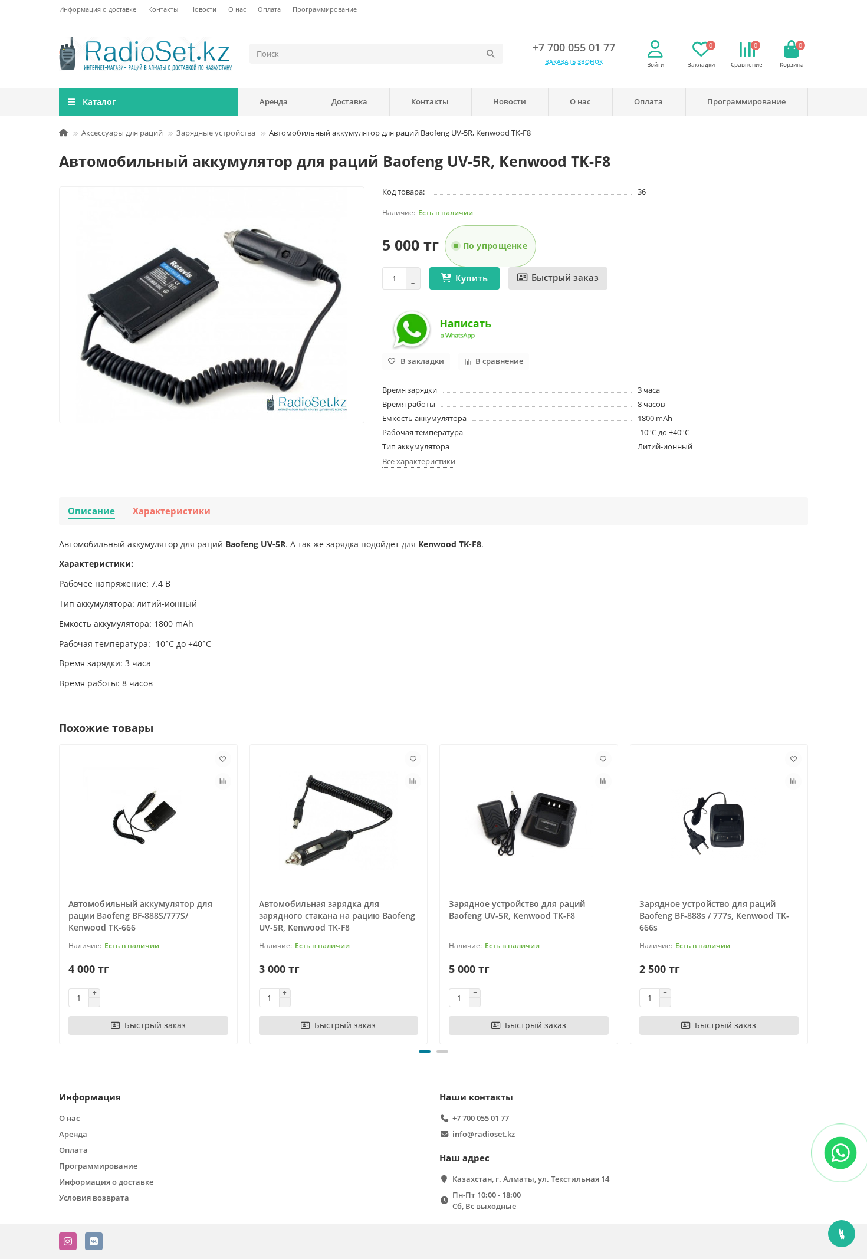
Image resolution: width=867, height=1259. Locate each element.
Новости (203, 9)
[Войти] (655, 49)
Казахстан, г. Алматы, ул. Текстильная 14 (530, 1178)
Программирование (325, 9)
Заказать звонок (574, 61)
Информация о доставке (97, 9)
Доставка (349, 101)
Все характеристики (418, 461)
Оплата (269, 9)
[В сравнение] (223, 781)
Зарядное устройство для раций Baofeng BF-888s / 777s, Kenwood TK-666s (714, 915)
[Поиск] (491, 53)
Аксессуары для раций (122, 132)
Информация (90, 1097)
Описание (91, 511)
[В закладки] (223, 759)
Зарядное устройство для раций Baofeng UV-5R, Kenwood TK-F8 (517, 909)
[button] (425, 1051)
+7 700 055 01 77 (574, 47)
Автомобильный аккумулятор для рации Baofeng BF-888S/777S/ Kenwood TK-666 (140, 915)
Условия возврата (94, 1197)
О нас (237, 9)
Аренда (274, 101)
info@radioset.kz (483, 1134)
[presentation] (60, 892)
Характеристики (172, 511)
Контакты (163, 9)
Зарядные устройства (215, 132)
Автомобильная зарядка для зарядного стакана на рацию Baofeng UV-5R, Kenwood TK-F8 (337, 915)
